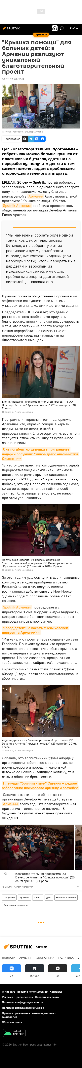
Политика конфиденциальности (22, 1002)
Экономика (45, 957)
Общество (9, 897)
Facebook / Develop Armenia (28, 131)
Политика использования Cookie (23, 1008)
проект (38, 897)
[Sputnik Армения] (12, 30)
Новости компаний (47, 997)
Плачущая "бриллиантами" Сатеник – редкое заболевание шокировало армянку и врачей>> (40, 785)
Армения (24, 897)
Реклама (7, 997)
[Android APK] (14, 1033)
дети (48, 897)
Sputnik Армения (17, 205)
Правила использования (32, 991)
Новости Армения (66, 897)
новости (8, 957)
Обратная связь (12, 1022)
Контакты (56, 991)
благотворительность (15, 904)
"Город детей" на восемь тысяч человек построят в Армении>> (35, 630)
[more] (77, 886)
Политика (66, 957)
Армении (35, 196)
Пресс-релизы (24, 997)
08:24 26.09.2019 (13, 79)
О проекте (8, 991)
